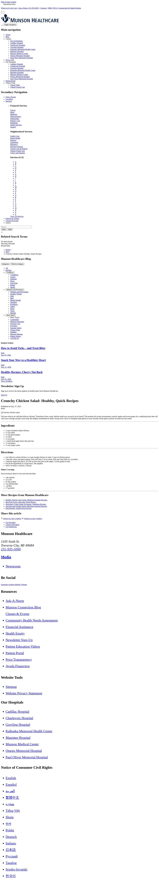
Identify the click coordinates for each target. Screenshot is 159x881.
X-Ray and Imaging (17, 153)
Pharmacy (14, 145)
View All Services (17, 216)
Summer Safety (16, 328)
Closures (43, 8)
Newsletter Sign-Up (19, 640)
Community (14, 320)
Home (8, 250)
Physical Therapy (16, 147)
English (11, 778)
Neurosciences (15, 117)
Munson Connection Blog (23, 607)
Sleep (12, 309)
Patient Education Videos (23, 646)
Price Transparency (19, 659)
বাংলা (8, 824)
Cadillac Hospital (16, 43)
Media (6, 557)
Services (9, 101)
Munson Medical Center (19, 54)
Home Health (15, 138)
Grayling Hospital (16, 47)
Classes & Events (12, 221)
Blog (7, 37)
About (8, 35)
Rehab (12, 285)
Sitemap (11, 686)
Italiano (11, 843)
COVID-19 (14, 338)
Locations (9, 99)
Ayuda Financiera (18, 666)
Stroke (12, 287)
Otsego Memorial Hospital (20, 56)
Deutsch (11, 837)
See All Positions (16, 41)
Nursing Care (15, 324)
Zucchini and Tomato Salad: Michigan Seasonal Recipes (26, 506)
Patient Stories (15, 336)
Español (11, 784)
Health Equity (15, 633)
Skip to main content (8, 2)
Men (12, 298)
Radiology (14, 123)
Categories (5, 264)
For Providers (11, 523)
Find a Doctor (11, 97)
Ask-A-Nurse (15, 601)
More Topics (11, 315)
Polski (10, 830)
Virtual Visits (15, 85)
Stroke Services (16, 125)
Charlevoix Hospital (17, 45)
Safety (12, 307)
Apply (10, 229)
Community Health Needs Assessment (32, 620)
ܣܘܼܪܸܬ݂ (10, 804)
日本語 (11, 850)
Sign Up (4, 395)
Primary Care (15, 121)
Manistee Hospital (17, 51)
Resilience (14, 304)
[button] (82, 48)
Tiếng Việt (13, 810)
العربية (10, 791)
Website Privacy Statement (24, 693)
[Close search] (2, 232)
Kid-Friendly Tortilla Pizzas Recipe (19, 508)
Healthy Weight (16, 294)
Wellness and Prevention (15, 290)
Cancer (12, 110)
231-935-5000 (11, 549)
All (7, 268)
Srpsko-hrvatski (16, 869)
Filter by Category (17, 264)
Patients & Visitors (12, 219)
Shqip (10, 817)
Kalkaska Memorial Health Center (22, 49)
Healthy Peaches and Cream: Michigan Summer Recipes (27, 500)
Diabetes (13, 279)
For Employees (11, 527)
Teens (12, 311)
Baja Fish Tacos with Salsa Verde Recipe (21, 502)
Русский (12, 856)
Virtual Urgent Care (17, 87)
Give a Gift (10, 60)
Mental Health (15, 300)
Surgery (13, 127)
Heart (12, 112)
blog (7, 252)
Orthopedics (14, 119)
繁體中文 (12, 797)
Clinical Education (12, 525)
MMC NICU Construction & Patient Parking (64, 8)
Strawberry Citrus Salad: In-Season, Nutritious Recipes (26, 504)
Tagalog (11, 863)
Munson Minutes (16, 334)
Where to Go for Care (9, 8)
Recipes (8, 270)
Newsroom (13, 566)
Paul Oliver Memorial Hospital (21, 58)
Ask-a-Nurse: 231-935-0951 (28, 8)
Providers (13, 326)
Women (13, 313)
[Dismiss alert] (2, 12)
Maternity (13, 114)
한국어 (11, 876)
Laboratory (14, 142)
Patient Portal (10, 81)
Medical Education (17, 322)
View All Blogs (6, 381)
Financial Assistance (19, 627)
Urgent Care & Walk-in (18, 149)
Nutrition (13, 302)
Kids (12, 296)
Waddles (13, 332)
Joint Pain (13, 283)
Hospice (13, 140)
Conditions (10, 272)
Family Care (14, 136)
